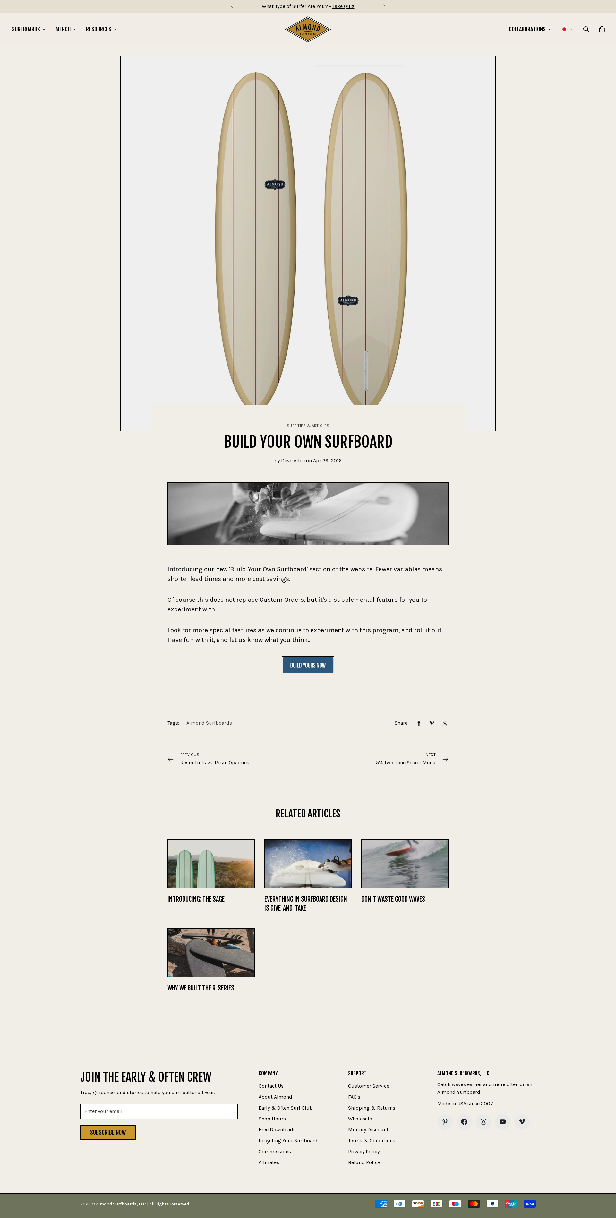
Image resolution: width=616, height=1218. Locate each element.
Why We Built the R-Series (200, 988)
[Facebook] (419, 723)
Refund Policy (364, 1162)
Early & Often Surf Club (286, 1107)
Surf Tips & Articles (308, 425)
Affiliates (269, 1162)
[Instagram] (483, 1121)
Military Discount (368, 1129)
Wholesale (360, 1118)
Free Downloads (277, 1129)
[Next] (384, 6)
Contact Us (271, 1086)
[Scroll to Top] (603, 1183)
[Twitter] (445, 723)
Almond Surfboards (209, 723)
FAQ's (354, 1096)
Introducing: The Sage (196, 899)
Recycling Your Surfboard (288, 1140)
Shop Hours (272, 1118)
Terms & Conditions (371, 1140)
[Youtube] (502, 1121)
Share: (402, 723)
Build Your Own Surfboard (268, 569)
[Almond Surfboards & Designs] (308, 29)
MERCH (63, 29)
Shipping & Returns (371, 1107)
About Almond (275, 1096)
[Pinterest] (432, 723)
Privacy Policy (364, 1151)
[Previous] (232, 6)
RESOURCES (98, 29)
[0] (602, 29)
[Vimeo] (522, 1121)
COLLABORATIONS (527, 29)
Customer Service (368, 1086)
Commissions (275, 1151)
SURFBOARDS (26, 29)
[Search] (586, 29)
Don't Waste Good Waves (393, 899)
